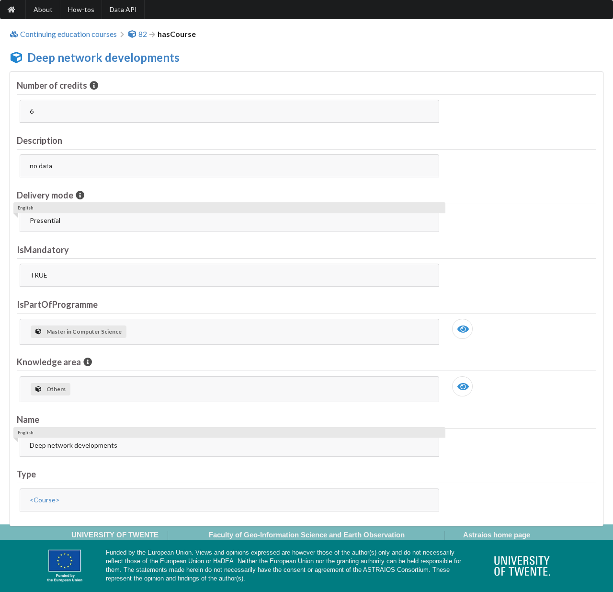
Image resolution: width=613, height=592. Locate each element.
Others (56, 389)
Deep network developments (103, 57)
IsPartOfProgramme (57, 304)
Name (28, 419)
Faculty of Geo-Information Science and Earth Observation (307, 535)
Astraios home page (496, 535)
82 (142, 34)
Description (39, 140)
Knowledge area (49, 362)
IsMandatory (43, 249)
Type (26, 474)
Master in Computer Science (84, 331)
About (43, 9)
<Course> (45, 500)
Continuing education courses (68, 34)
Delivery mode (45, 195)
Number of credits (52, 85)
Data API (123, 9)
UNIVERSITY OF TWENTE (115, 535)
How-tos (81, 9)
